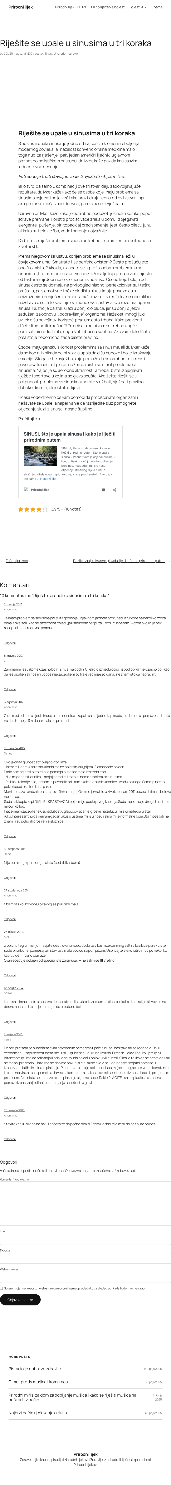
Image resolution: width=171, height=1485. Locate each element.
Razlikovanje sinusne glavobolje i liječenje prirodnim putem (119, 560)
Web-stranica (9, 1269)
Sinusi (48, 53)
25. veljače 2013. (14, 1110)
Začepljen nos (17, 560)
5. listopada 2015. (15, 849)
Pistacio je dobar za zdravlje (35, 1368)
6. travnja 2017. (13, 655)
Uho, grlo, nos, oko (66, 53)
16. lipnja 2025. (153, 1369)
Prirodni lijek (21, 7)
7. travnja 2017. (13, 604)
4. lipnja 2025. (153, 1413)
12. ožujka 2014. (13, 988)
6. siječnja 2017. (14, 702)
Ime (2, 1231)
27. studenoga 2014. (16, 890)
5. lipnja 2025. (153, 1382)
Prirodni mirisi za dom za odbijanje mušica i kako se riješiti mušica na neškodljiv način (72, 1397)
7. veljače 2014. (13, 1034)
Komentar (15, 1179)
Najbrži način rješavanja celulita (38, 1412)
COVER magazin (14, 53)
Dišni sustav (35, 53)
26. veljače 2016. (14, 748)
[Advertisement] (85, 96)
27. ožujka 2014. (14, 932)
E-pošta (5, 1250)
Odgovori (10, 643)
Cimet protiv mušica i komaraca (38, 1382)
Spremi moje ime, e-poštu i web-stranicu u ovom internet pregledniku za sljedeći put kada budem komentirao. (74, 1288)
